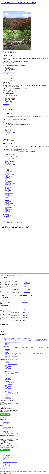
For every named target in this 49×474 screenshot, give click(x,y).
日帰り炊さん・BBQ (9, 174)
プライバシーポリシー (8, 217)
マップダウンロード (7, 72)
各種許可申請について (8, 215)
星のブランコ (8, 184)
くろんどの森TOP (9, 171)
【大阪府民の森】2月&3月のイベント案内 (12, 222)
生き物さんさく (8, 176)
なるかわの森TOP (9, 203)
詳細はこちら (27, 282)
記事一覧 (2, 331)
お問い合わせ (8, 178)
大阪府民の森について (8, 213)
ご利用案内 (7, 173)
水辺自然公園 (8, 195)
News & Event (6, 214)
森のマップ (7, 175)
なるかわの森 (6, 134)
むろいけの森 (6, 104)
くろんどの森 (6, 8)
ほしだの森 (5, 74)
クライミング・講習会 (10, 183)
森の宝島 (7, 196)
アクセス (7, 177)
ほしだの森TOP (8, 181)
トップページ (6, 169)
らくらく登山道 (8, 207)
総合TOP (5, 219)
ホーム (6, 6)
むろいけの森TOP (9, 193)
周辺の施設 (7, 189)
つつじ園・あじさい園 (10, 205)
